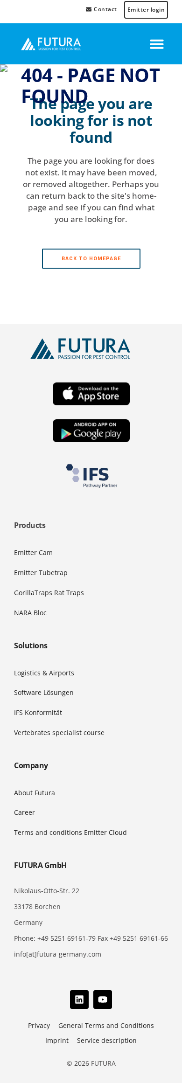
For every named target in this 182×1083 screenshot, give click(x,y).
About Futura (34, 792)
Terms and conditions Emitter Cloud (70, 832)
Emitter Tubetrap (41, 572)
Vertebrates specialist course (59, 732)
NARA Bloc (30, 612)
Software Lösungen (44, 692)
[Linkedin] (79, 999)
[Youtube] (102, 999)
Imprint (57, 1040)
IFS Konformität (38, 712)
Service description (107, 1040)
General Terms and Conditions (106, 1025)
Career (24, 812)
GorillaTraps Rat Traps (49, 592)
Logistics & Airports (44, 672)
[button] (157, 44)
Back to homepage (91, 258)
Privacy (39, 1025)
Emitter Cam (33, 552)
